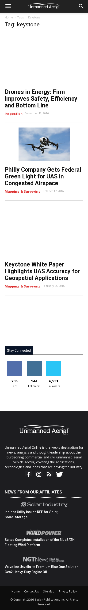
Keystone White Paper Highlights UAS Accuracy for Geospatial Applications (42, 271)
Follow (34, 363)
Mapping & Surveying (23, 191)
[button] (81, 6)
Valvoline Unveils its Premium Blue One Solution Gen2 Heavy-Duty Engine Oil (41, 569)
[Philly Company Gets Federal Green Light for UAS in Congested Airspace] (44, 144)
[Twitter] (59, 474)
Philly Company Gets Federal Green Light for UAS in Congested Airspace (43, 176)
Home (9, 17)
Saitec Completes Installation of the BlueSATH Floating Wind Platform (40, 542)
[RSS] (49, 474)
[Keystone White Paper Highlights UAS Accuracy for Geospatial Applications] (44, 230)
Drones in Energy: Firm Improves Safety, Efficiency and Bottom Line (41, 99)
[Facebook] (28, 474)
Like (14, 363)
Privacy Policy (68, 591)
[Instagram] (38, 474)
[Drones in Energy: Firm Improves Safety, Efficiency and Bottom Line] (44, 58)
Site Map (48, 591)
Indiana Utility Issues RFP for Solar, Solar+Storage (31, 514)
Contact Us (31, 591)
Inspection (14, 113)
